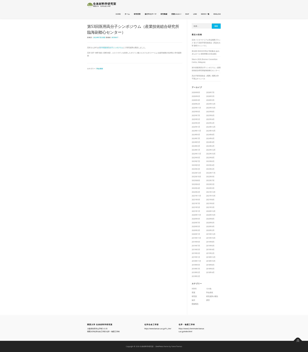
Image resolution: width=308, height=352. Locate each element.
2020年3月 (196, 230)
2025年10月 (210, 107)
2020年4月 (210, 226)
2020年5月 (196, 226)
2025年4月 (210, 119)
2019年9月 (196, 242)
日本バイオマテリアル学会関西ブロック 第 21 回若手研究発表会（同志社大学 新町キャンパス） (206, 43)
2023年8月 (210, 157)
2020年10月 (210, 215)
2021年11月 (196, 196)
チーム (127, 14)
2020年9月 (196, 219)
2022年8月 (196, 180)
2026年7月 (210, 92)
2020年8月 (210, 219)
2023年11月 (196, 154)
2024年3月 (196, 146)
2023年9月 (196, 157)
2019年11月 (196, 238)
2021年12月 (210, 192)
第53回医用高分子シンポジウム (111, 47)
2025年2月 (210, 123)
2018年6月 (210, 268)
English (217, 14)
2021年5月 (196, 207)
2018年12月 (210, 257)
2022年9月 (210, 176)
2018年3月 (196, 276)
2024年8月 (210, 134)
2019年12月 (210, 234)
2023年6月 (210, 161)
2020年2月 (210, 230)
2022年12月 (196, 173)
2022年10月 (196, 176)
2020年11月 (196, 215)
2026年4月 (196, 100)
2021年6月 (210, 203)
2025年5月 (196, 119)
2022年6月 (196, 184)
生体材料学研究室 (104, 3)
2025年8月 (210, 111)
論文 (193, 300)
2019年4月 (210, 249)
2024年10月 (210, 131)
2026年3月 (210, 100)
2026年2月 (196, 104)
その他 (208, 288)
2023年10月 (210, 154)
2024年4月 (210, 142)
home (118, 14)
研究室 (194, 296)
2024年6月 (210, 138)
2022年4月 (196, 188)
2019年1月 (196, 257)
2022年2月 (196, 192)
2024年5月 (196, 142)
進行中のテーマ (151, 14)
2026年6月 (196, 96)
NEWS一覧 (205, 14)
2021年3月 (210, 207)
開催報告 (195, 304)
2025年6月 (210, 115)
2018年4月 (210, 272)
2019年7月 (196, 245)
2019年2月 (210, 253)
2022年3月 (210, 188)
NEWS (194, 288)
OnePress (159, 346)
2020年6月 (210, 222)
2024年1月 (196, 150)
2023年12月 (210, 150)
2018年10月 (210, 261)
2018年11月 (196, 261)
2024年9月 (196, 134)
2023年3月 (196, 169)
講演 (208, 300)
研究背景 (137, 14)
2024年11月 (196, 131)
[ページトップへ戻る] (298, 340)
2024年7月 (196, 138)
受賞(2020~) (176, 14)
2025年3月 (196, 123)
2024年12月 (210, 127)
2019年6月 (210, 245)
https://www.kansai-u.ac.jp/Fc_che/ (157, 328)
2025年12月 (210, 104)
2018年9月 (196, 265)
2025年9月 (196, 111)
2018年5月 (196, 272)
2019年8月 (210, 242)
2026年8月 (196, 92)
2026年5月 (210, 96)
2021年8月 (210, 199)
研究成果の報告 (212, 296)
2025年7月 (196, 115)
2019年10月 (210, 238)
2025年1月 (196, 127)
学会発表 (99, 69)
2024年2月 (210, 146)
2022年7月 (210, 180)
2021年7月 (196, 203)
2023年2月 (210, 169)
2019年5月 (196, 249)
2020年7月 (196, 222)
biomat (115, 37)
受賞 (193, 292)
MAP (187, 14)
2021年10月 (210, 196)
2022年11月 (210, 173)
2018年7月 (196, 268)
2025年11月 (196, 107)
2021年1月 (196, 211)
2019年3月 (196, 253)
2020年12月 (210, 211)
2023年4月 (210, 165)
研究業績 (164, 14)
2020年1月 (196, 234)
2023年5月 (196, 165)
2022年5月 (210, 184)
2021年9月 (196, 199)
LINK (195, 14)
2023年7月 (196, 161)
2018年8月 (210, 265)
